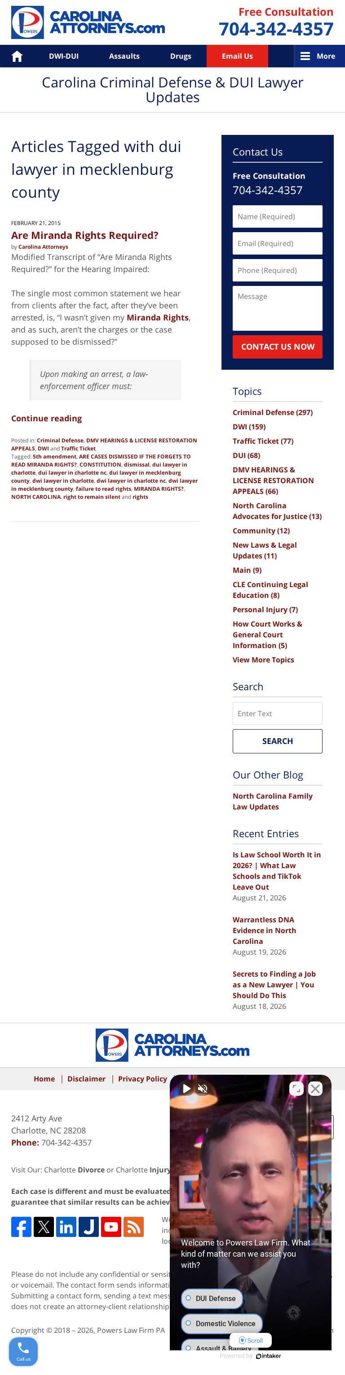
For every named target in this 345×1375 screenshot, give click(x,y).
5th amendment (54, 456)
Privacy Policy (142, 1079)
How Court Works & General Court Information (267, 634)
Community (261, 531)
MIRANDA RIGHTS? (159, 489)
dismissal (137, 464)
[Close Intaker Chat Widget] (315, 1088)
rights (140, 497)
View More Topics (263, 660)
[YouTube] (111, 1227)
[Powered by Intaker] (268, 1356)
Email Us (237, 56)
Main (247, 570)
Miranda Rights (158, 317)
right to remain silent (91, 497)
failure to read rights (103, 489)
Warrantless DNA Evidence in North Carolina (264, 930)
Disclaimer (86, 1079)
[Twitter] (44, 1227)
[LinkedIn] (66, 1227)
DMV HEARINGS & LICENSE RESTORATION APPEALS (273, 480)
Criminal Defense (60, 440)
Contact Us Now (277, 346)
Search (277, 740)
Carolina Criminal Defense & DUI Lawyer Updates (88, 22)
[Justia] (89, 1227)
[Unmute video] (186, 1088)
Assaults (124, 56)
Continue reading (46, 418)
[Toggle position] (296, 1088)
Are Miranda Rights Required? (85, 235)
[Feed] (134, 1227)
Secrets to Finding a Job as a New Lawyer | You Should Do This (274, 984)
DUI (246, 455)
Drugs (180, 56)
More (326, 56)
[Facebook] (21, 1227)
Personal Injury (265, 609)
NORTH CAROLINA (36, 497)
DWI (43, 448)
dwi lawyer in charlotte (63, 480)
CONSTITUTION (100, 464)
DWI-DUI (64, 56)
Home (10, 56)
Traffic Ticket (78, 448)
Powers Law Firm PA (131, 1330)
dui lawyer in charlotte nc (72, 472)
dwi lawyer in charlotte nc (131, 480)
